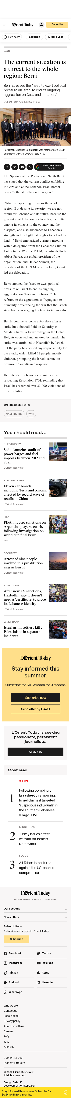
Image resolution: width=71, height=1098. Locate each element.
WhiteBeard (27, 1085)
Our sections (12, 908)
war (31, 413)
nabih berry (14, 413)
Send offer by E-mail (35, 709)
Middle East (55, 36)
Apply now (35, 751)
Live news (13, 36)
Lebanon (34, 36)
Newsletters (11, 917)
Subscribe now (35, 698)
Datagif (17, 1082)
